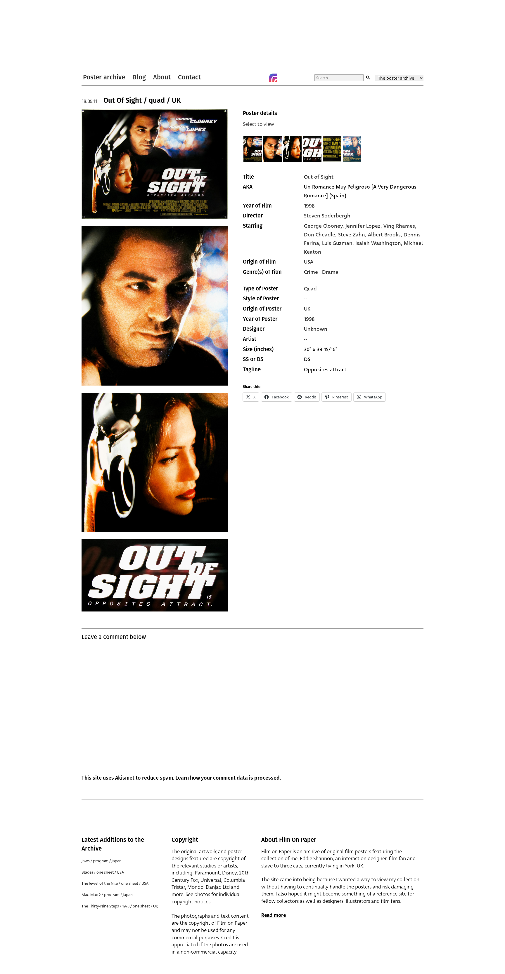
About (162, 77)
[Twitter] (250, 78)
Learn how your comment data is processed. (228, 778)
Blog (139, 77)
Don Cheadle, (321, 234)
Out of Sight (318, 177)
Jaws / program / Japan (102, 861)
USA (308, 262)
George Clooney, (324, 226)
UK (307, 309)
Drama (330, 272)
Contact (189, 77)
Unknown (315, 329)
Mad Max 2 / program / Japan (107, 895)
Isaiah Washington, (379, 243)
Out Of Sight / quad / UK (142, 100)
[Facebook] (261, 78)
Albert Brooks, (386, 234)
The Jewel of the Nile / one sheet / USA (115, 883)
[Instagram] (273, 78)
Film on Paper (97, 36)
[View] (252, 149)
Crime (311, 272)
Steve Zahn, (353, 234)
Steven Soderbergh (327, 215)
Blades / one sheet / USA (103, 872)
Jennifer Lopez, (364, 226)
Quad (310, 288)
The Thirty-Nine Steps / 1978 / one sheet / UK (120, 906)
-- (305, 339)
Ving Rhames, (399, 226)
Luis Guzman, (338, 243)
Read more (273, 915)
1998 (309, 206)
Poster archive (104, 77)
